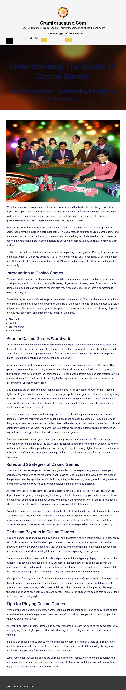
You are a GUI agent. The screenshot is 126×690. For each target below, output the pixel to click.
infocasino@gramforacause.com (65, 33)
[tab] (9, 41)
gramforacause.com (63, 23)
